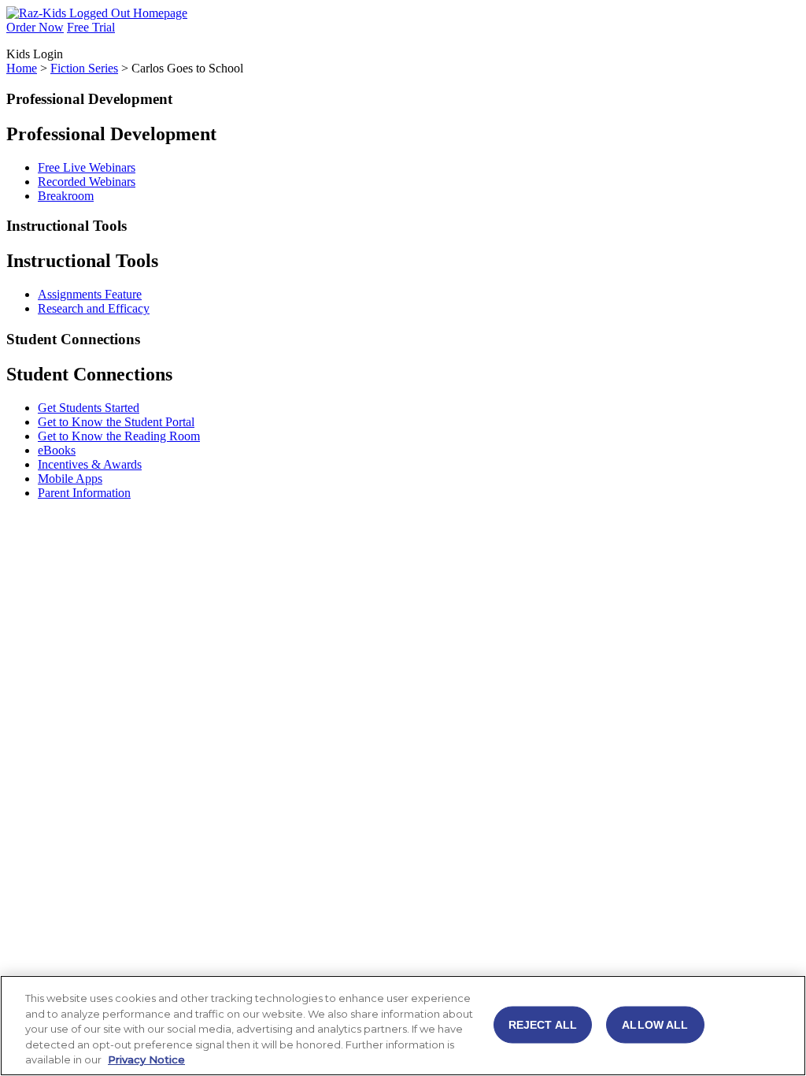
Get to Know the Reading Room (119, 436)
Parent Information (84, 492)
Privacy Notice (146, 1059)
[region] (403, 1025)
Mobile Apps (70, 478)
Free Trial (91, 27)
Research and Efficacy (94, 308)
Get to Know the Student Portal (116, 422)
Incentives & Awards (90, 464)
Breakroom (66, 195)
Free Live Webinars (86, 167)
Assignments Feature (90, 294)
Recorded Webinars (86, 181)
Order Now (35, 27)
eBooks (57, 450)
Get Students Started (88, 407)
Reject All (542, 1024)
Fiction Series (84, 68)
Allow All (655, 1024)
